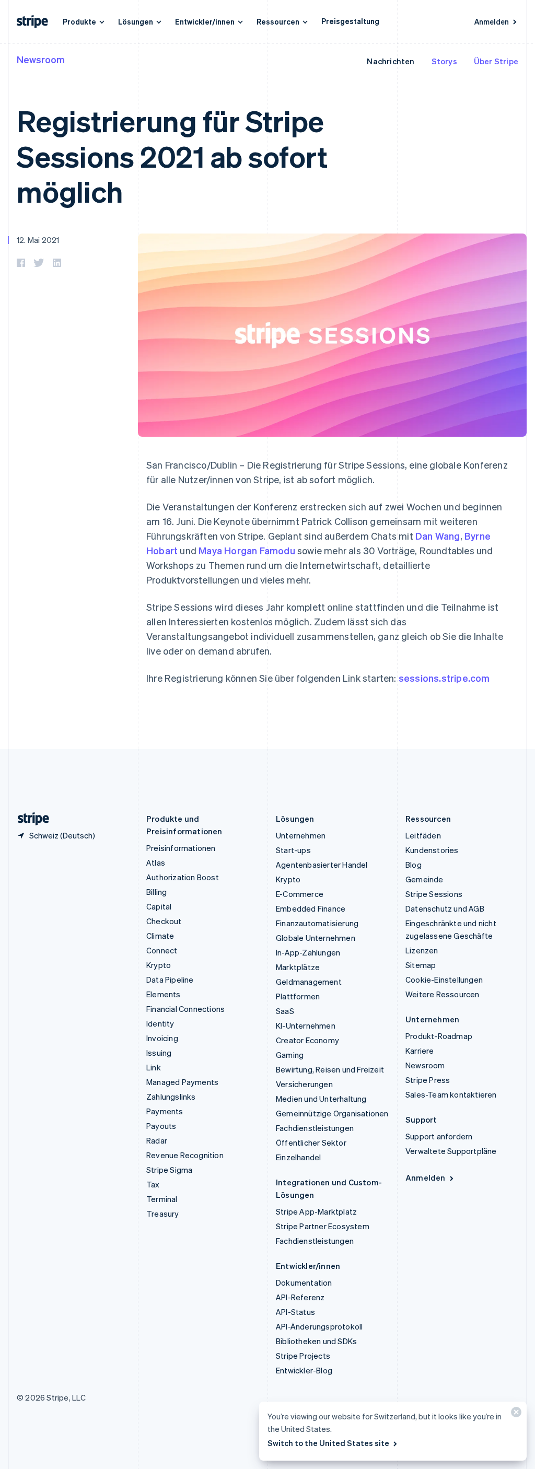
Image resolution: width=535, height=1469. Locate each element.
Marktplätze (298, 967)
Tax (153, 1184)
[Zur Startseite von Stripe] (29, 818)
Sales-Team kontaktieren (451, 1094)
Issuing (158, 1052)
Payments (164, 1111)
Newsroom (41, 59)
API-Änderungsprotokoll (319, 1326)
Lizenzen (421, 950)
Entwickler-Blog (304, 1370)
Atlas (155, 862)
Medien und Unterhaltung (321, 1098)
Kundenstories (432, 850)
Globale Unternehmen (315, 937)
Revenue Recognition (185, 1155)
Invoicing (162, 1038)
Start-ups (293, 850)
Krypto (158, 965)
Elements (163, 994)
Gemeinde (424, 879)
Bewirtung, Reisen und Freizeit (330, 1069)
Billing (156, 892)
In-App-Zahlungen (308, 952)
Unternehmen (300, 835)
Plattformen (298, 996)
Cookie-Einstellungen (444, 979)
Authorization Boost (182, 877)
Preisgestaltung (350, 21)
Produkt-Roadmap (438, 1036)
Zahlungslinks (171, 1096)
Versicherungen (304, 1084)
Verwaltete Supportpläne (451, 1151)
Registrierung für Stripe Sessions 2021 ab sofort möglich (172, 155)
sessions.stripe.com (444, 678)
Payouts (161, 1126)
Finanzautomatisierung (317, 923)
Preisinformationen (181, 848)
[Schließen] (515, 1414)
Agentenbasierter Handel (322, 864)
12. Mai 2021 (38, 240)
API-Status (295, 1312)
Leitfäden (423, 835)
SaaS (285, 1011)
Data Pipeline (170, 979)
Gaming (290, 1055)
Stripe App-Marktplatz (316, 1211)
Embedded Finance (310, 908)
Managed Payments (182, 1082)
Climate (160, 935)
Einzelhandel (298, 1157)
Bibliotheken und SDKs (316, 1341)
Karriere (419, 1050)
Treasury (162, 1213)
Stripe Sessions (433, 894)
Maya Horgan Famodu (247, 550)
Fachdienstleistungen (315, 1128)
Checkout (164, 921)
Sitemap (420, 965)
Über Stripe (496, 61)
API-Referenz (300, 1297)
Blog (413, 864)
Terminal (162, 1199)
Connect (161, 950)
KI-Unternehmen (305, 1025)
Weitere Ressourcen (442, 994)
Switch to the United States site (328, 1443)
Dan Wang (437, 536)
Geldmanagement (309, 981)
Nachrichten (390, 61)
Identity (160, 1023)
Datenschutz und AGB (444, 908)
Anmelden (491, 21)
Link (153, 1067)
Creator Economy (307, 1040)
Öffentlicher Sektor (311, 1142)
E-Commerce (299, 894)
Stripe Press (427, 1080)
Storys (444, 61)
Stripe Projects (303, 1355)
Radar (156, 1140)
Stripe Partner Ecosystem (322, 1226)
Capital (158, 906)
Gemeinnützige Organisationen (332, 1113)
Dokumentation (304, 1282)
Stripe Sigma (169, 1169)
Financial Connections (185, 1009)
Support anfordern (438, 1136)
